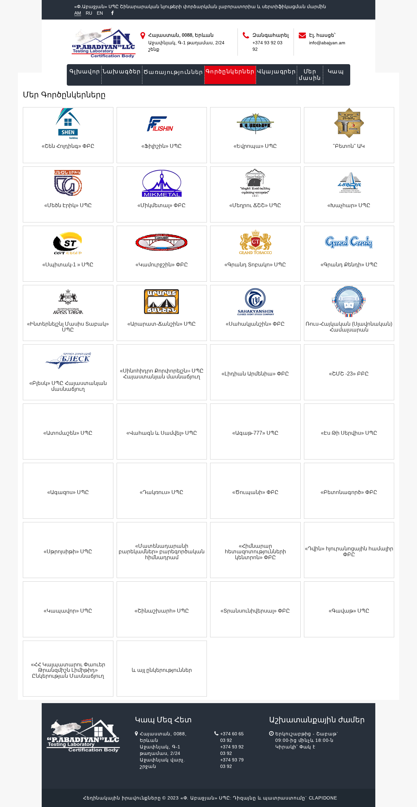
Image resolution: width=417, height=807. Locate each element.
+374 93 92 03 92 (232, 750)
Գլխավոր (84, 71)
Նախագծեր (122, 71)
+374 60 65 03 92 (232, 737)
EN (100, 13)
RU (89, 13)
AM (77, 13)
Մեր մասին (310, 74)
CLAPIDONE (323, 797)
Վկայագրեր (276, 71)
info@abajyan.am (327, 42)
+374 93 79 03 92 (232, 763)
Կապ (336, 71)
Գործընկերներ (230, 71)
